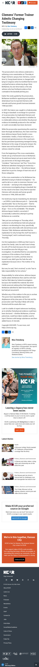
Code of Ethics (8, 631)
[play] (3, 665)
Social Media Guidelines (10, 627)
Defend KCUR (19, 559)
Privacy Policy (7, 643)
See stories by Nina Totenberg (22, 357)
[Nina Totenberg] (6, 342)
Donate (33, 3)
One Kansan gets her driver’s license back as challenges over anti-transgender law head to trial (25, 477)
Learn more (19, 430)
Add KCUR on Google (19, 518)
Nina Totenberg (12, 26)
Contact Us (7, 615)
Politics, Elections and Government (25, 458)
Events (6, 607)
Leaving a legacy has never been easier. (20, 409)
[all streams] (36, 664)
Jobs (5, 619)
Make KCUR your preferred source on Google (19, 507)
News (5, 596)
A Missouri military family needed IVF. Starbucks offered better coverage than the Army (25, 449)
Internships (7, 623)
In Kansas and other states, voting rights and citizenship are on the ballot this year (25, 463)
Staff (5, 611)
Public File (6, 639)
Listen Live (7, 592)
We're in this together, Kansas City (19, 538)
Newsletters (7, 603)
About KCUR (7, 588)
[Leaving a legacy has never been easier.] (19, 386)
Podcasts (6, 599)
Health (16, 444)
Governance (7, 635)
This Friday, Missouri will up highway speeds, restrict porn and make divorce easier (25, 491)
